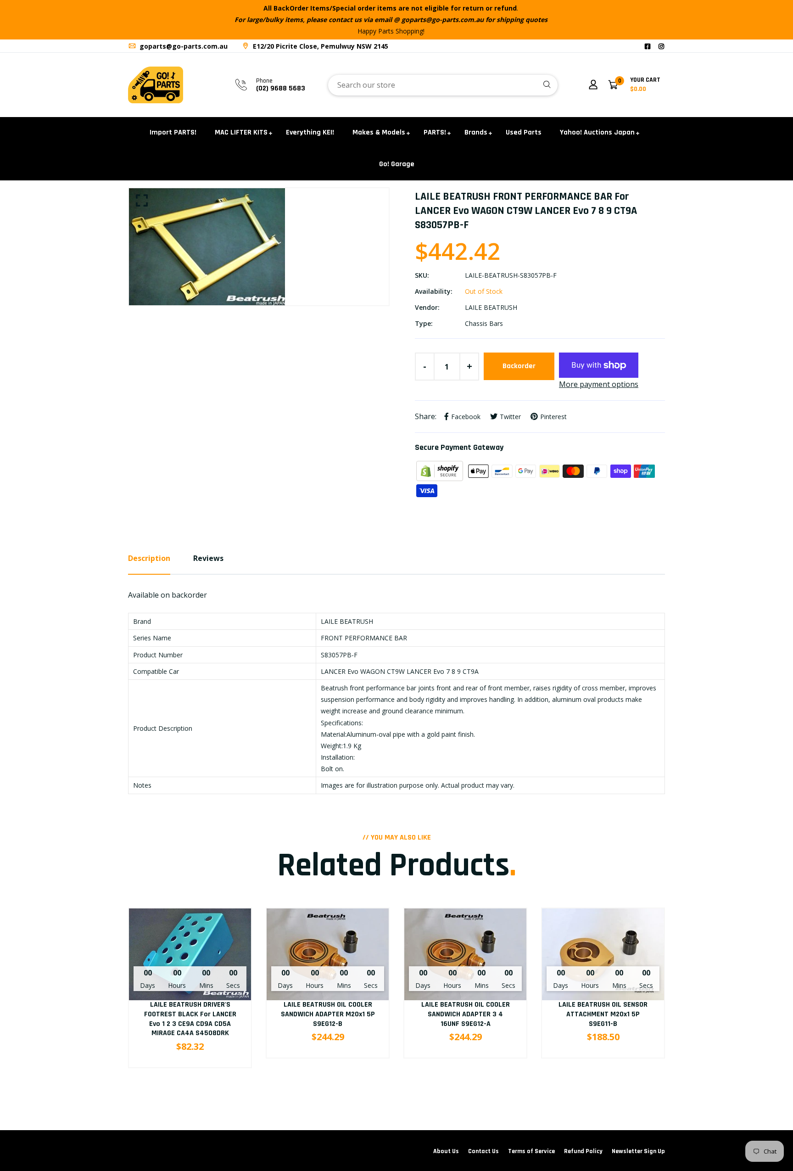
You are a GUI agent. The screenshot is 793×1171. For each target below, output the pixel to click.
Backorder (519, 366)
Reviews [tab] (208, 558)
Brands (475, 132)
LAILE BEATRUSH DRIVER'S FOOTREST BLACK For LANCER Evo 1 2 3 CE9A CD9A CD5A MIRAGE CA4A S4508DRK (190, 1019)
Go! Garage (396, 164)
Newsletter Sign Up (638, 1151)
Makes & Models (378, 132)
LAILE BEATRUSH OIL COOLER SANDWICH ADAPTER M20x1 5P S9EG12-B (328, 1014)
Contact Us (483, 1151)
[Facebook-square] (647, 46)
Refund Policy (583, 1151)
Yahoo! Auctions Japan (597, 132)
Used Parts (524, 132)
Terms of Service (531, 1151)
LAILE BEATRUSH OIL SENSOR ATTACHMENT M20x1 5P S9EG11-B (603, 1014)
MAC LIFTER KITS (241, 132)
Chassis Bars (484, 323)
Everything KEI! (310, 132)
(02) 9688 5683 (280, 88)
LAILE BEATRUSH (491, 307)
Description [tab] (149, 558)
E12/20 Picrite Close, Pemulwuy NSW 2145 (319, 46)
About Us (446, 1151)
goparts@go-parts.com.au (183, 46)
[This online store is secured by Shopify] (440, 470)
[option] (259, 246)
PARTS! (435, 132)
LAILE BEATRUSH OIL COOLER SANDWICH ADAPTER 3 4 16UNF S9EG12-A (465, 1014)
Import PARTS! (173, 132)
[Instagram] (661, 46)
